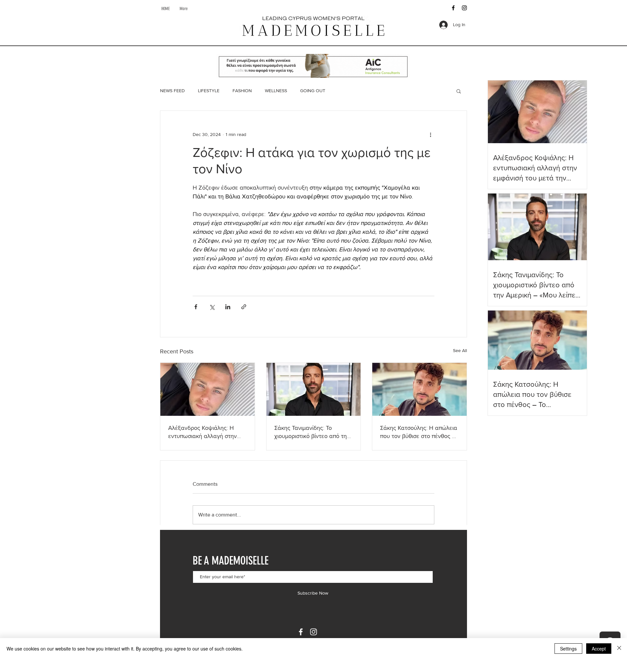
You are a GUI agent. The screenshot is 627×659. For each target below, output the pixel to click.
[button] (459, 90)
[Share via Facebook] (196, 307)
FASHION (242, 90)
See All (460, 350)
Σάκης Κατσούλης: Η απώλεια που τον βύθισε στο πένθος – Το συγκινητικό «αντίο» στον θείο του (418, 432)
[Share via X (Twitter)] (212, 307)
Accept (599, 648)
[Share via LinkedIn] (228, 307)
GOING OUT (312, 90)
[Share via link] (244, 307)
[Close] (619, 648)
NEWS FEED (172, 90)
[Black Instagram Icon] (464, 8)
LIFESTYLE (208, 90)
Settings (568, 648)
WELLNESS (276, 90)
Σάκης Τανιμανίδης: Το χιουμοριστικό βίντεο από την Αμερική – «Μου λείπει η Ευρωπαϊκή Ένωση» (312, 432)
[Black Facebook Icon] (453, 8)
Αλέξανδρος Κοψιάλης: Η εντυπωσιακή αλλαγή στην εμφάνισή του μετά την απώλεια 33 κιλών (202, 432)
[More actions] (430, 134)
